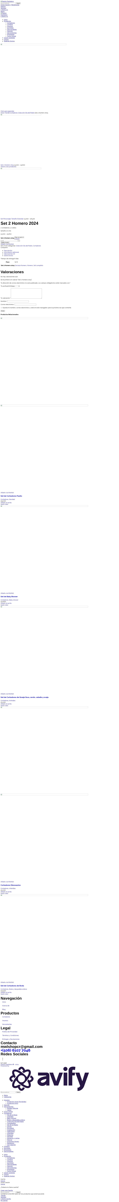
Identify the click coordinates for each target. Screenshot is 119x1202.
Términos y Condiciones (10, 1035)
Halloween (11, 1131)
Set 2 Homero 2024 (7, 238)
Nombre (4, 301)
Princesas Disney (13, 1141)
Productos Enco (12, 1103)
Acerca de (5, 1006)
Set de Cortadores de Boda (12, 986)
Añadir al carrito (5, 242)
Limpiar (17, 239)
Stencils (10, 31)
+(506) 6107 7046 (15, 1050)
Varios (9, 1110)
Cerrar (3, 1181)
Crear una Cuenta (7, 1190)
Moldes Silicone (12, 1108)
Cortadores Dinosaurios (11, 885)
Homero (30, 265)
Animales (12, 700)
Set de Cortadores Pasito (11, 496)
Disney (9, 1126)
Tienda (7, 113)
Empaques (10, 34)
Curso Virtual (11, 36)
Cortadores (11, 23)
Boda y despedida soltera (18, 989)
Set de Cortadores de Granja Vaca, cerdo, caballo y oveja (24, 697)
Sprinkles (10, 28)
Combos (10, 24)
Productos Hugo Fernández (16, 1102)
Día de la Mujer (12, 1115)
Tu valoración (6, 298)
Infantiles (12, 888)
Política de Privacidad (9, 1032)
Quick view (4, 504)
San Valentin (11, 1145)
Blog (3, 1009)
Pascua (9, 1140)
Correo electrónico (8, 304)
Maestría (10, 1135)
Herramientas (12, 33)
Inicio (3, 113)
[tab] (61, 250)
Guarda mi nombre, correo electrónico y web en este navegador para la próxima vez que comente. (37, 308)
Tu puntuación (5, 286)
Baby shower (13, 600)
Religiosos (10, 1143)
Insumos (10, 26)
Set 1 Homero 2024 (7, 165)
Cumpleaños (11, 1123)
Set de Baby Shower (9, 597)
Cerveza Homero (20, 265)
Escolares (10, 1128)
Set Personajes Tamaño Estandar (12, 219)
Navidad (12, 499)
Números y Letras (13, 1138)
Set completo (38, 265)
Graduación (11, 1130)
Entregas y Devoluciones (11, 1039)
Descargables (12, 29)
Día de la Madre (12, 1125)
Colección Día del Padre (26, 113)
